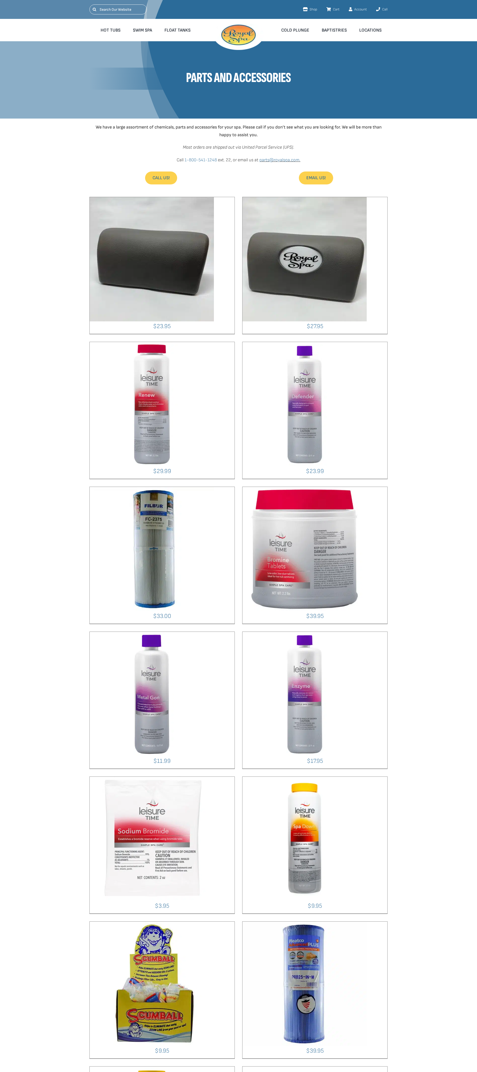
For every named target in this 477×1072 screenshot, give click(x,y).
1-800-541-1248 (201, 160)
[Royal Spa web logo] (238, 26)
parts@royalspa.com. (279, 160)
